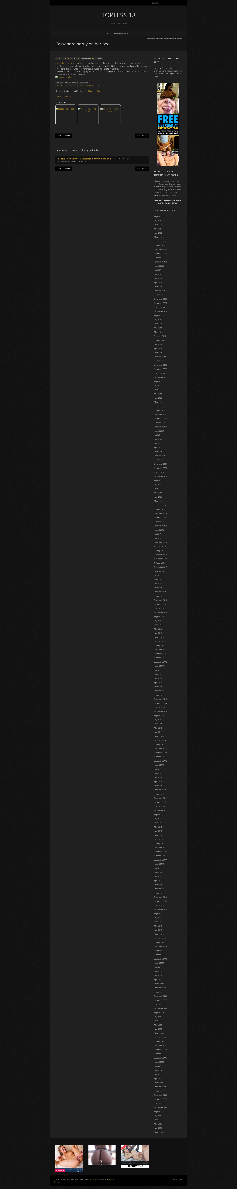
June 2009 (158, 971)
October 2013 (159, 756)
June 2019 (158, 538)
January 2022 (159, 410)
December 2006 (160, 1095)
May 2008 (158, 1025)
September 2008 (160, 1008)
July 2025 (157, 270)
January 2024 (159, 340)
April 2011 (158, 880)
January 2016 (159, 645)
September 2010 (160, 909)
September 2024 (160, 311)
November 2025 (160, 253)
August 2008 (159, 1012)
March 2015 (158, 686)
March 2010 (158, 934)
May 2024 (158, 328)
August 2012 (159, 814)
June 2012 (158, 822)
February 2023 (160, 356)
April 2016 (158, 633)
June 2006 (158, 1119)
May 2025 (158, 278)
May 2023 (158, 344)
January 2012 (159, 843)
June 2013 (158, 773)
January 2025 (159, 295)
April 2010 (158, 930)
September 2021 (160, 427)
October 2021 (159, 422)
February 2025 (160, 290)
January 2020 (159, 509)
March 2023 (158, 352)
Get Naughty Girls (92, 91)
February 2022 (160, 406)
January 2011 (159, 893)
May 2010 (158, 926)
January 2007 (159, 1091)
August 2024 (159, 315)
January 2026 (159, 245)
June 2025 (158, 274)
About (181, 1179)
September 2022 (160, 377)
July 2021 (157, 435)
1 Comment (98, 59)
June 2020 (158, 488)
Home (109, 33)
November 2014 (160, 703)
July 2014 (157, 719)
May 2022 (158, 394)
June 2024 (158, 323)
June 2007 (158, 1070)
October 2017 (159, 563)
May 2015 (158, 678)
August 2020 (159, 480)
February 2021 (160, 455)
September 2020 (160, 476)
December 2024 (160, 299)
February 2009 (160, 987)
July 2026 (157, 220)
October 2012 (159, 806)
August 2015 (159, 666)
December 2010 (160, 897)
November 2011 (160, 851)
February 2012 (160, 839)
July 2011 (157, 868)
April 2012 (158, 831)
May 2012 (158, 827)
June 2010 (158, 921)
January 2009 (159, 992)
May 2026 (158, 229)
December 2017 (160, 554)
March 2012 (158, 835)
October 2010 (159, 905)
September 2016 (160, 612)
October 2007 (159, 1053)
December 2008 (160, 996)
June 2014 (158, 724)
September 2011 (160, 860)
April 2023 (158, 348)
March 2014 (158, 736)
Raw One (73, 59)
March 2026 (158, 237)
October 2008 (159, 1004)
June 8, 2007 (62, 59)
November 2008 (160, 1000)
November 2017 (160, 559)
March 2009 (158, 983)
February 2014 (160, 740)
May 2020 (158, 493)
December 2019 (160, 513)
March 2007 (158, 1082)
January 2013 (159, 794)
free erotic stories (122, 33)
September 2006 (160, 1107)
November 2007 (160, 1049)
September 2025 (160, 262)
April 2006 (158, 1128)
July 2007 (157, 1066)
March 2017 (158, 587)
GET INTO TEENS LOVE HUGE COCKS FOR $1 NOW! (167, 201)
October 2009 (159, 954)
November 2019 (160, 517)
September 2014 (160, 711)
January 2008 (159, 1041)
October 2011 (159, 855)
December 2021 (160, 414)
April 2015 (158, 682)
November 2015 (160, 653)
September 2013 (160, 761)
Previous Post (64, 136)
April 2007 (158, 1078)
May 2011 (158, 876)
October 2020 (159, 472)
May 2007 (158, 1074)
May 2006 (158, 1124)
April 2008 (158, 1029)
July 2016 (157, 620)
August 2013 (159, 765)
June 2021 (158, 439)
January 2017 (159, 596)
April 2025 (158, 282)
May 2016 (158, 629)
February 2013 (160, 789)
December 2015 (160, 649)
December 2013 (160, 748)
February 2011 (160, 888)
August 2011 (159, 864)
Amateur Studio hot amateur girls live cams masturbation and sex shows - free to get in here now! (168, 72)
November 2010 (160, 901)
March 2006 (158, 1132)
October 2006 (159, 1103)
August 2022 (159, 381)
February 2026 (160, 241)
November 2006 (160, 1099)
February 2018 (160, 546)
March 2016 (158, 637)
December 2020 (160, 464)
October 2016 (159, 608)
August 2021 (159, 431)
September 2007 (160, 1058)
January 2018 (159, 550)
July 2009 (157, 967)
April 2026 (158, 233)
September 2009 (160, 959)
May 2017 (158, 583)
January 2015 (159, 695)
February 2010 (160, 938)
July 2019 (157, 534)
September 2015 (160, 662)
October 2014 (159, 707)
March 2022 (158, 402)
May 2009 (158, 975)
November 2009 (160, 950)
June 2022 (158, 389)
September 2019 (160, 526)
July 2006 (157, 1115)
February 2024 (160, 336)
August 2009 (159, 963)
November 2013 (160, 752)
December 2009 (160, 946)
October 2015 (159, 658)
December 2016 (160, 600)
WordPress (92, 1179)
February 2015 (160, 691)
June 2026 (158, 224)
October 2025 (159, 257)
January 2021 (159, 460)
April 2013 (158, 781)
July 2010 (157, 917)
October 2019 (159, 521)
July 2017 (157, 575)
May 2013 (158, 777)
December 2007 (160, 1045)
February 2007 (160, 1086)
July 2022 (157, 385)
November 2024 (160, 303)
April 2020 (158, 497)
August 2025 (159, 266)
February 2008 (160, 1037)
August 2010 (159, 913)
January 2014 (159, 744)
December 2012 (160, 798)
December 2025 (160, 249)
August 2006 (159, 1111)
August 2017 (159, 571)
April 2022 (158, 398)
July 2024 (157, 319)
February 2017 (160, 592)
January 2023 (159, 361)
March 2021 (158, 451)
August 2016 (159, 616)
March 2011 (158, 884)
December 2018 (160, 542)
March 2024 (158, 332)
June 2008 (158, 1020)
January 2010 (159, 942)
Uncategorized (157, 38)
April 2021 (158, 447)
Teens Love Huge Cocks (163, 189)
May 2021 (158, 443)
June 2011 (158, 872)
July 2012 (157, 818)
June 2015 (158, 674)
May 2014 (158, 728)
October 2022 (159, 373)
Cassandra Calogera (63, 63)
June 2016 (158, 625)
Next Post (141, 136)
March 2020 (158, 501)
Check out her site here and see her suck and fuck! (77, 85)
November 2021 (160, 418)
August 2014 (159, 715)
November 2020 (160, 468)
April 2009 (158, 979)
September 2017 (160, 567)
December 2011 (160, 847)
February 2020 (160, 505)
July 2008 (157, 1016)
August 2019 (159, 530)
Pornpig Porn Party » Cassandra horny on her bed (84, 158)
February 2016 (160, 641)
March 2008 (158, 1033)
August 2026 (159, 216)
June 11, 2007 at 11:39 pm (121, 159)
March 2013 (158, 785)
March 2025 (158, 286)
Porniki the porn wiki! (64, 96)
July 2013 (157, 769)
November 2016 (160, 604)
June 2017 (158, 579)
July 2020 (157, 484)
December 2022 (160, 365)
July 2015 (157, 670)
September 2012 (160, 810)
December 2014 (160, 699)
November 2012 (160, 802)
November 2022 (160, 369)
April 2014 (158, 732)
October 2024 (159, 307)
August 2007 (159, 1062)
